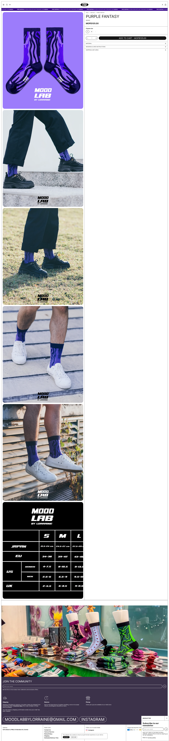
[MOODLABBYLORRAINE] (84, 4)
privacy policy (152, 737)
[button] (6, 4)
